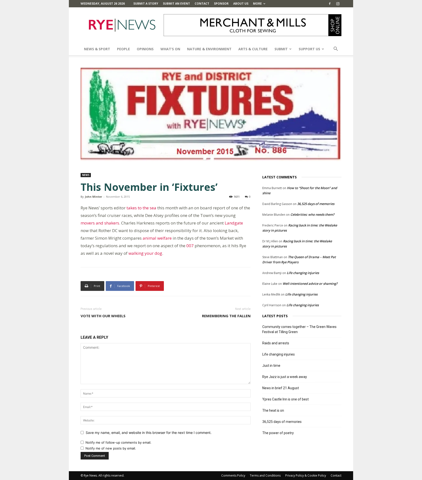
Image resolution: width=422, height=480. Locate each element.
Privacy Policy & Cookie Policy (305, 475)
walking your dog (145, 253)
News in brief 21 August (280, 388)
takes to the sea (141, 208)
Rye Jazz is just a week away (284, 377)
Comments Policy (233, 475)
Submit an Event (176, 3)
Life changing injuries (303, 273)
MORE (257, 3)
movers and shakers (100, 223)
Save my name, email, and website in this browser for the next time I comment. (148, 432)
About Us (240, 3)
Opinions (145, 49)
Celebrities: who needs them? (312, 214)
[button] (335, 49)
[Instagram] (337, 3)
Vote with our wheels (103, 315)
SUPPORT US (309, 49)
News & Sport (97, 49)
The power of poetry (278, 433)
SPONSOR (221, 3)
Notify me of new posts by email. (110, 448)
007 (190, 245)
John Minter (93, 196)
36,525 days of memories (315, 204)
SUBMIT (281, 49)
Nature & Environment (209, 49)
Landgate (234, 223)
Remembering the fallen (226, 315)
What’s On (170, 49)
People (123, 49)
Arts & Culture (253, 49)
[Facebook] (329, 3)
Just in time (271, 366)
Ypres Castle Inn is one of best (285, 399)
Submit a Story (145, 3)
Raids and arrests (275, 343)
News (85, 175)
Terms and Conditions (265, 475)
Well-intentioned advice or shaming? (310, 283)
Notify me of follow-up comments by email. (118, 442)
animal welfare (157, 238)
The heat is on (273, 410)
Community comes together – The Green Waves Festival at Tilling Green (299, 329)
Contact (202, 3)
